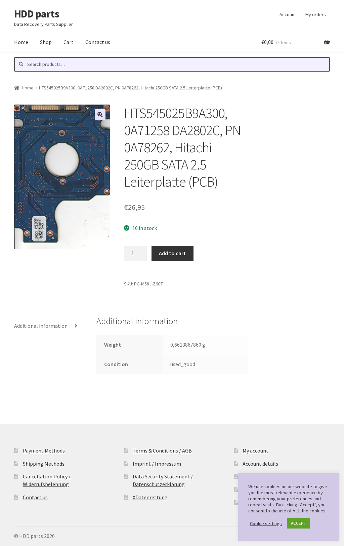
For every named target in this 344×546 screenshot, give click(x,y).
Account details (260, 463)
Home (21, 42)
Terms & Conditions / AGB (162, 450)
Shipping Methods (43, 463)
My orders (315, 14)
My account (255, 450)
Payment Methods (44, 450)
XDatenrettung (150, 497)
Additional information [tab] (41, 325)
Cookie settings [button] (266, 523)
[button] (100, 114)
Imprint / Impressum (157, 463)
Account (288, 14)
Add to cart (172, 253)
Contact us (97, 42)
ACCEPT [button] (298, 523)
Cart (68, 42)
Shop (46, 42)
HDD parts (36, 14)
